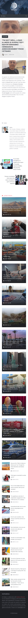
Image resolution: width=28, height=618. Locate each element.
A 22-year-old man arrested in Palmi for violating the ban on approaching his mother (13, 387)
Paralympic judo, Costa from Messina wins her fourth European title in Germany (17, 549)
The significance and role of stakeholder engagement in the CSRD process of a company (13, 276)
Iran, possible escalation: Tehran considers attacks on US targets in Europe (13, 431)
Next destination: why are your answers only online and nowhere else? (13, 342)
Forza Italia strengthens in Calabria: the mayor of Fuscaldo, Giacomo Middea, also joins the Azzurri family (18, 164)
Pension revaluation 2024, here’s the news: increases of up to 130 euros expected (10, 180)
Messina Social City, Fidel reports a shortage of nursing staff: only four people (18, 570)
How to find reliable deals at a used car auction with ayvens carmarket (13, 254)
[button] (26, 16)
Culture (5, 36)
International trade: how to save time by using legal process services (13, 298)
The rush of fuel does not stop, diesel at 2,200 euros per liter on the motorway (18, 560)
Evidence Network (20, 597)
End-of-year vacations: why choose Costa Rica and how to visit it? (13, 320)
